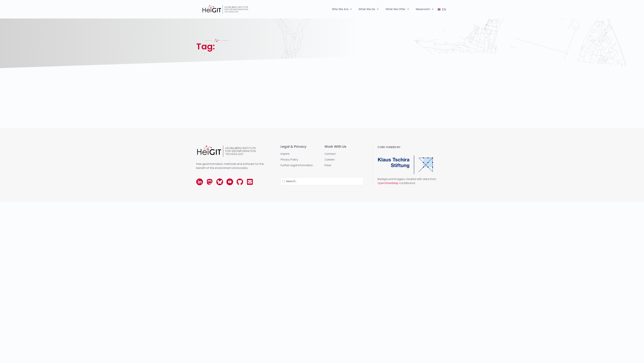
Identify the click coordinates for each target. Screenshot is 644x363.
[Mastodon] (209, 181)
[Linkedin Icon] (199, 181)
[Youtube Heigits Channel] (229, 181)
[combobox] (322, 181)
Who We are (340, 9)
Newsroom (423, 9)
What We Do (367, 9)
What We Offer (396, 9)
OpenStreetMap (388, 183)
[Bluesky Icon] (219, 181)
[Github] (239, 181)
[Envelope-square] (250, 181)
